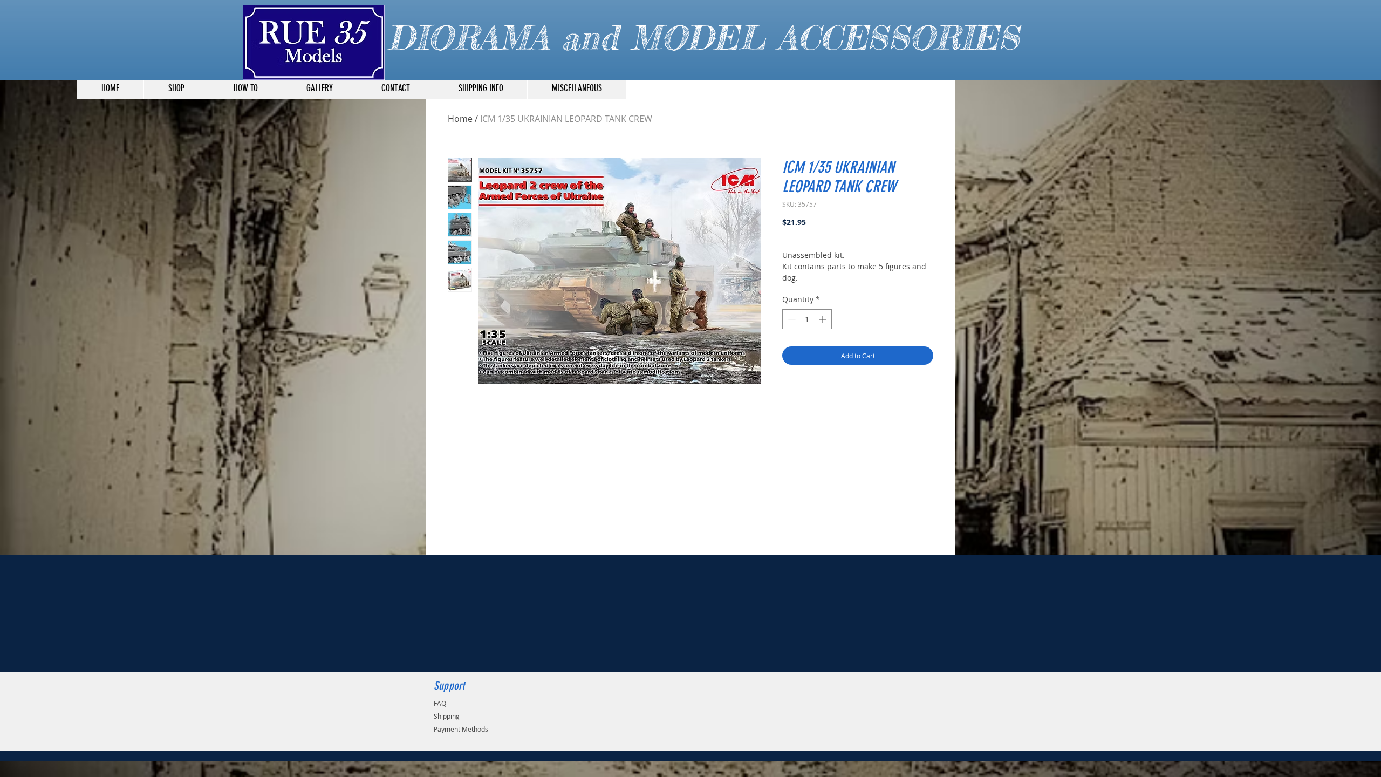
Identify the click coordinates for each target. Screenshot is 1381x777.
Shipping (447, 716)
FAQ (440, 703)
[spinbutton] (807, 319)
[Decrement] (790, 319)
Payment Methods (461, 729)
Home (460, 119)
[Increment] (823, 319)
